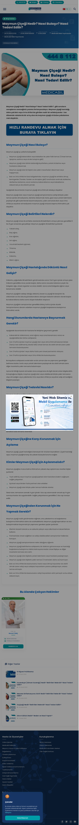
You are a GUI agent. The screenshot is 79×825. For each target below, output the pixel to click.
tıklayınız (8, 813)
